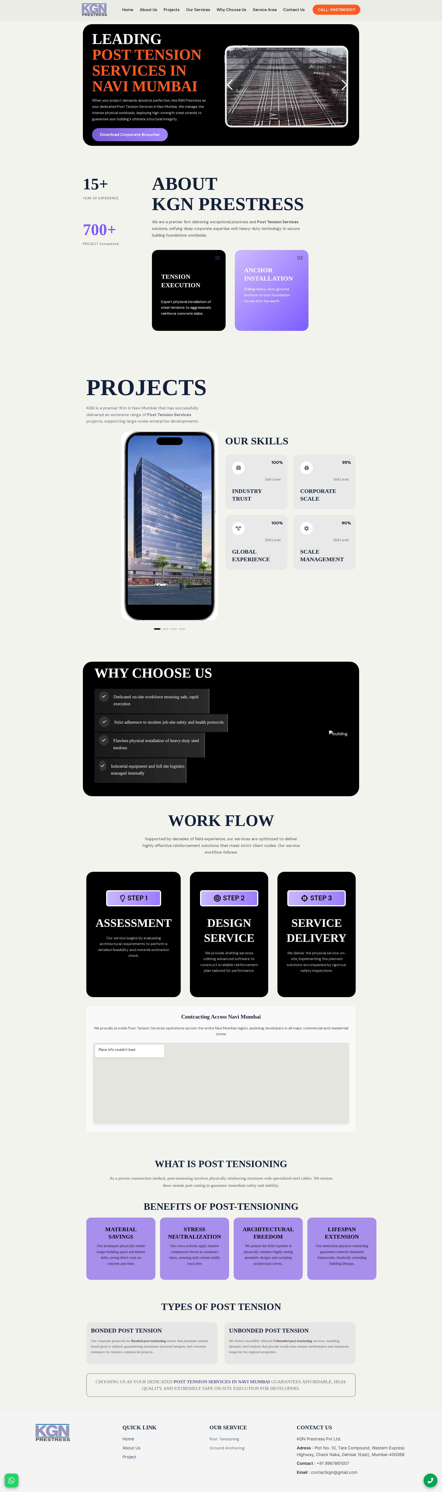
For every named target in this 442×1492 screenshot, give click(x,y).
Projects (172, 9)
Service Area (265, 9)
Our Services (198, 9)
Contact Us (294, 9)
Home (127, 9)
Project (129, 1456)
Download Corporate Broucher (130, 134)
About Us (148, 9)
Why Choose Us (231, 9)
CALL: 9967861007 (336, 9)
